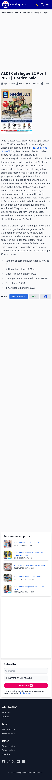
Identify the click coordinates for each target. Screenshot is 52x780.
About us (6, 712)
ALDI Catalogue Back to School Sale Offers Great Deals (28, 554)
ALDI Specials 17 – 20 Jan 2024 (26, 542)
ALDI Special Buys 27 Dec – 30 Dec (28, 576)
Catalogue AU (7, 12)
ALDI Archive (20, 12)
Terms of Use (8, 729)
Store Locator (8, 746)
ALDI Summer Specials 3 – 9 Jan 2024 (29, 565)
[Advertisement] (26, 41)
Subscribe (24, 685)
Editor (21, 83)
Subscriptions (8, 750)
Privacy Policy (8, 733)
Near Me (6, 754)
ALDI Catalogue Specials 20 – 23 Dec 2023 (29, 587)
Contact (5, 716)
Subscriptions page (25, 693)
